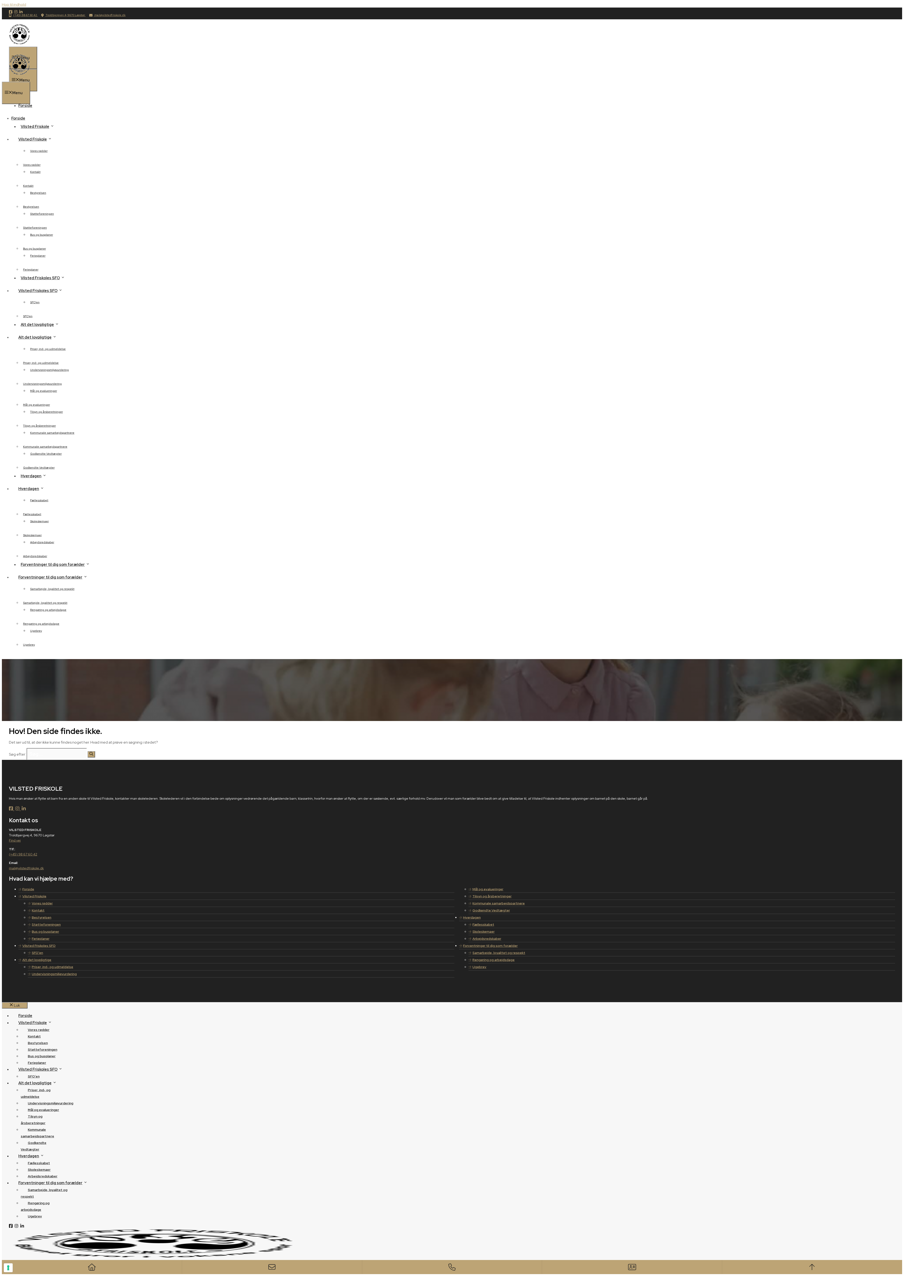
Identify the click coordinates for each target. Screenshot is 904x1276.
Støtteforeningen (42, 214)
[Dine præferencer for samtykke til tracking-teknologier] (8, 1267)
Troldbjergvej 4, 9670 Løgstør (65, 15)
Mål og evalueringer (43, 391)
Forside (25, 105)
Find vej (15, 840)
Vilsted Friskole (35, 126)
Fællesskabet (39, 500)
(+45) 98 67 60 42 (25, 15)
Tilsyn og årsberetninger (46, 412)
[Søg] (91, 754)
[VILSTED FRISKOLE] (19, 78)
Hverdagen (472, 917)
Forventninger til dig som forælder (53, 564)
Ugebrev (36, 631)
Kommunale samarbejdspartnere (52, 433)
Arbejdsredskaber (42, 542)
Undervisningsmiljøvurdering (49, 370)
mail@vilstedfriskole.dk (109, 15)
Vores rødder (39, 151)
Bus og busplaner (41, 235)
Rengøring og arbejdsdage (48, 610)
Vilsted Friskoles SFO (40, 277)
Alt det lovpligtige (37, 324)
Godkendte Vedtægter (46, 454)
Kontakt (35, 172)
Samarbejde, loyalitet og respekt (52, 589)
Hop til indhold (14, 4)
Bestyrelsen (38, 193)
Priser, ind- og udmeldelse (48, 349)
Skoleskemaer (39, 521)
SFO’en (35, 302)
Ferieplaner (37, 256)
